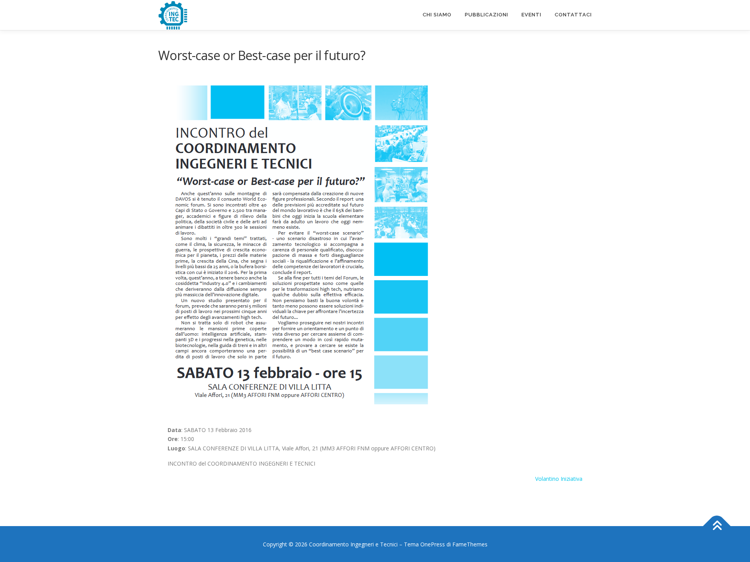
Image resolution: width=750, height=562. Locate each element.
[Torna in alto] (717, 526)
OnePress (432, 544)
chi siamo (437, 15)
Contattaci (573, 15)
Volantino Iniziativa (558, 478)
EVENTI (531, 15)
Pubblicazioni (486, 15)
